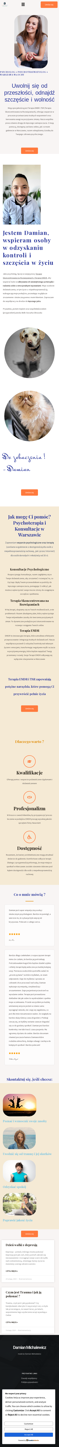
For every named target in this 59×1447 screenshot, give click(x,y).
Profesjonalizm (29, 808)
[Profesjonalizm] (29, 797)
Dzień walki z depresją (21, 1245)
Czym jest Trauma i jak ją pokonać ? (23, 1294)
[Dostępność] (29, 837)
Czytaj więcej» (12, 1271)
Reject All (29, 1429)
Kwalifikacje (29, 772)
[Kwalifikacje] (29, 761)
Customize (28, 1423)
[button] (23, 4)
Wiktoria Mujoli (13, 1059)
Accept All (28, 1434)
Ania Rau (11, 940)
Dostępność (29, 848)
